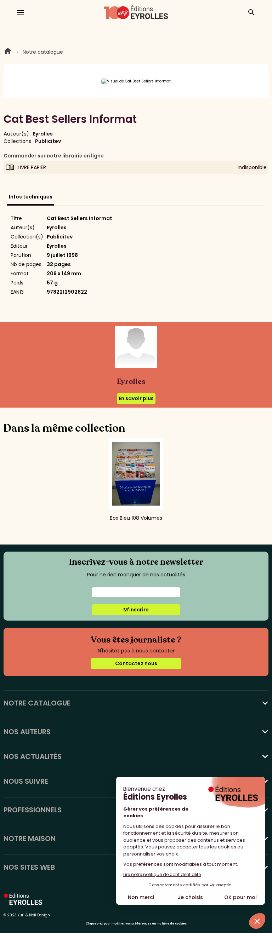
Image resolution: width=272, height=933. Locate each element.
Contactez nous (136, 663)
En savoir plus (136, 398)
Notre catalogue (43, 52)
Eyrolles (43, 133)
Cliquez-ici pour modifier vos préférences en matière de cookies (136, 924)
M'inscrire (136, 609)
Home (8, 52)
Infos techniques (30, 196)
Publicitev (48, 141)
